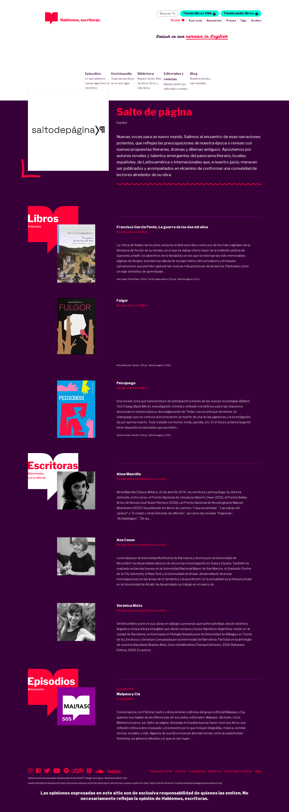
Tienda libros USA (197, 13)
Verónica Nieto (124, 435)
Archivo (256, 20)
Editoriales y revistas (176, 81)
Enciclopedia (122, 78)
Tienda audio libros (238, 13)
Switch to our (192, 36)
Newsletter (214, 20)
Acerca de (195, 20)
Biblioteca (149, 81)
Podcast (180, 771)
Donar (176, 20)
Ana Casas (122, 279)
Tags (243, 20)
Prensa (231, 20)
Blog (200, 78)
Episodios (97, 81)
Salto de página (185, 279)
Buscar (165, 13)
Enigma (99, 778)
